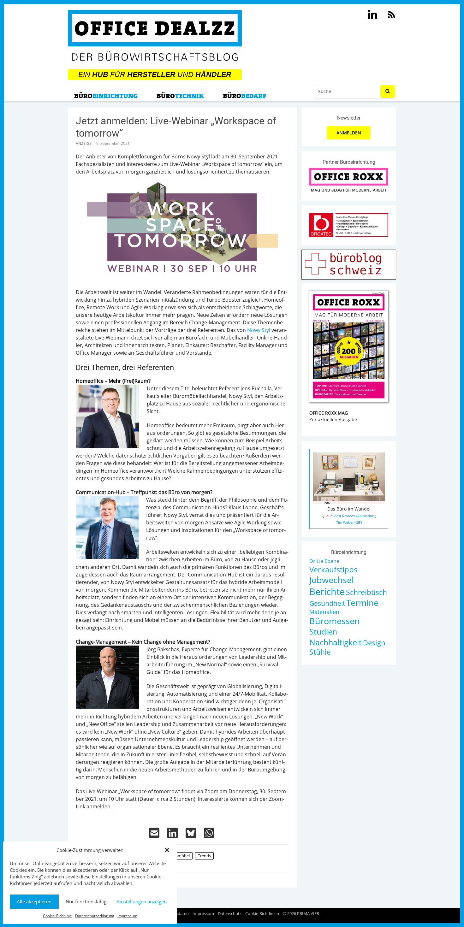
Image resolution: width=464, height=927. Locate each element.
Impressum (127, 915)
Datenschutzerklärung (94, 915)
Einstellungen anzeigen (142, 901)
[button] (167, 850)
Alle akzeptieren (34, 901)
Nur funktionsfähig (86, 901)
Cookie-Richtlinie (57, 915)
